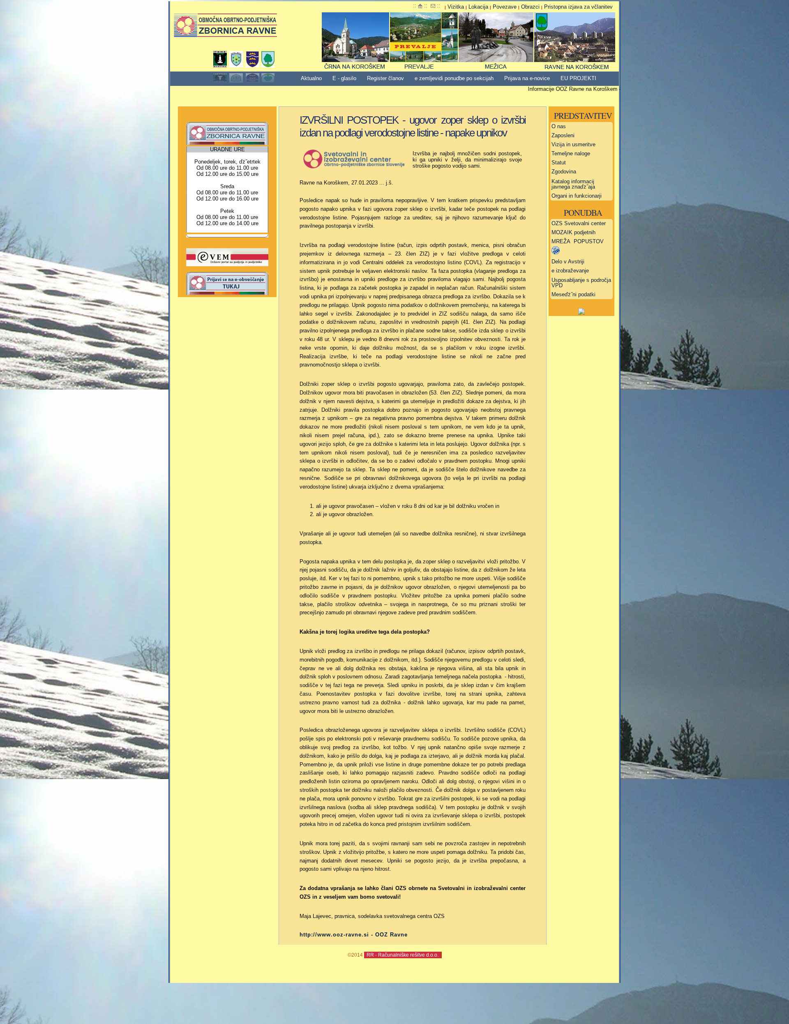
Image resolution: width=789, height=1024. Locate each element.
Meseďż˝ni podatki (573, 294)
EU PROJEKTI (578, 78)
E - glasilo (344, 78)
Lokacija (478, 7)
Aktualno (311, 78)
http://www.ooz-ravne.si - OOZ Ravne (354, 935)
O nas (558, 126)
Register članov (385, 78)
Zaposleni (562, 135)
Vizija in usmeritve (573, 144)
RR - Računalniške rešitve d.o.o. (402, 954)
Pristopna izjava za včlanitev (578, 7)
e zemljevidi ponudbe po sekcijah (454, 78)
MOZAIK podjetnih (573, 232)
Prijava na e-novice (527, 78)
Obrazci (530, 7)
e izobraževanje (570, 271)
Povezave (505, 7)
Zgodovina (563, 171)
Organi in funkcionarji (576, 196)
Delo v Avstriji (567, 261)
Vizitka (456, 7)
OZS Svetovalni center (578, 223)
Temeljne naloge (570, 153)
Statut (558, 162)
